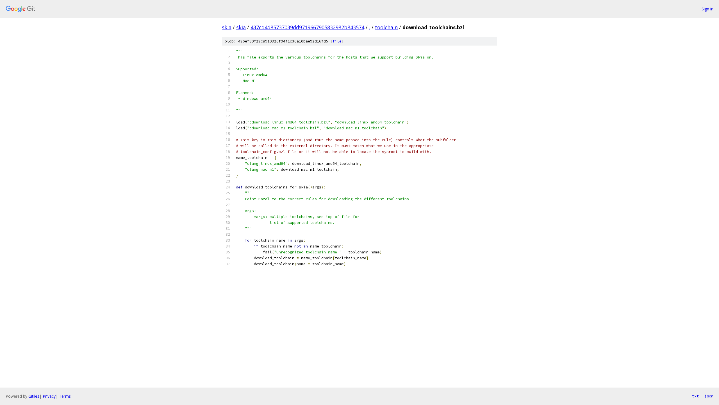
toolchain (386, 27)
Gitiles (33, 396)
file (337, 41)
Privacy (49, 396)
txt (695, 396)
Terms (65, 396)
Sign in (707, 9)
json (708, 396)
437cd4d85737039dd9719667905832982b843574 (307, 27)
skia (226, 27)
